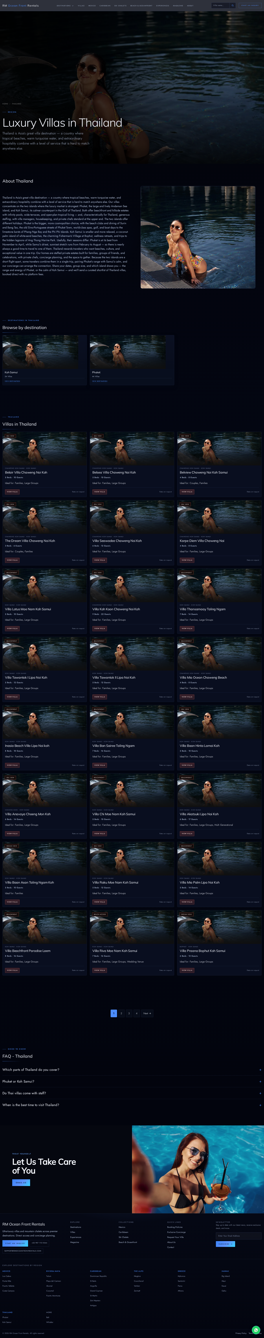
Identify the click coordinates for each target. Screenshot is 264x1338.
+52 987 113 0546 (39, 1243)
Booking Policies (175, 1227)
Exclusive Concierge (176, 1232)
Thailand (7, 1312)
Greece (182, 1271)
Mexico (92, 6)
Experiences (162, 6)
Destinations (64, 6)
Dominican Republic (98, 1276)
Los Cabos (6, 1276)
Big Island (226, 1276)
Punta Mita (6, 1281)
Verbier (137, 1285)
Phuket (5, 1317)
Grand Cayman (96, 1290)
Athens (180, 1290)
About (190, 6)
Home (5, 104)
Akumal (49, 1285)
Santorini (181, 1281)
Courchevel (139, 1281)
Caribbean (105, 6)
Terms (251, 1333)
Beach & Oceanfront (141, 6)
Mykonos (181, 1276)
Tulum (48, 1276)
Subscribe (226, 1244)
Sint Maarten (95, 1300)
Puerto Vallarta (8, 1285)
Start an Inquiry (250, 5)
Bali (47, 1317)
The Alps (138, 1271)
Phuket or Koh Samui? (18, 1081)
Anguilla (93, 1285)
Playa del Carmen (53, 1281)
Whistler (49, 1322)
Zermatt (137, 1290)
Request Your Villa (175, 1237)
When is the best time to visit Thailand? (30, 1104)
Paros (180, 1285)
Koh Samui (6, 1322)
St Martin (93, 1295)
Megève (137, 1276)
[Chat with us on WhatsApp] (256, 1330)
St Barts (93, 1281)
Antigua (93, 1305)
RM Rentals (20, 5)
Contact (170, 1247)
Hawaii (225, 1271)
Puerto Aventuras (53, 1295)
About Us (171, 1242)
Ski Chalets (120, 6)
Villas (81, 6)
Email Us (21, 1182)
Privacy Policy (241, 1333)
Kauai (224, 1285)
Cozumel (50, 1290)
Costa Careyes (8, 1290)
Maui (224, 1281)
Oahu (224, 1290)
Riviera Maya (53, 1271)
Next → (147, 1013)
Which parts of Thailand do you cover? (30, 1069)
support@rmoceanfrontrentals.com (22, 1251)
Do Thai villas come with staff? (24, 1093)
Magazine (178, 6)
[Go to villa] (232, 5)
